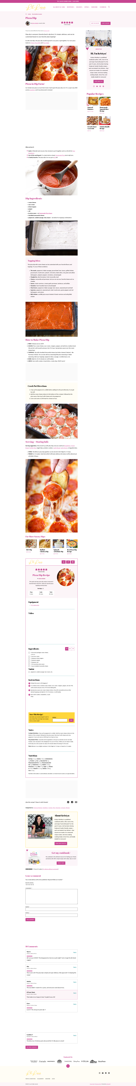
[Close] (80, 522)
